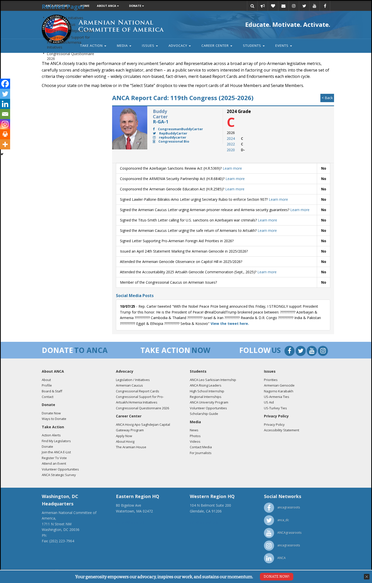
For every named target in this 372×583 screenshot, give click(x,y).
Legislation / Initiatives (65, 17)
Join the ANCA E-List (56, 452)
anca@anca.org (54, 546)
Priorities (271, 379)
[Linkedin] (5, 104)
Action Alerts (51, 435)
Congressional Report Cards (70, 30)
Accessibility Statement (281, 430)
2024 (231, 138)
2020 (231, 149)
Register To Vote (54, 458)
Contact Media (201, 447)
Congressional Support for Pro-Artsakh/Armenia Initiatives (68, 42)
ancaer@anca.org (130, 522)
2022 (231, 144)
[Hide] (2, 154)
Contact (47, 396)
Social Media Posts (135, 295)
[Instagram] (5, 124)
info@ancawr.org (204, 522)
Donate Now (51, 413)
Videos (195, 441)
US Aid (269, 402)
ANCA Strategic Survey (59, 475)
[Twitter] (5, 94)
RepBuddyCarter (172, 133)
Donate (47, 446)
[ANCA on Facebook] (290, 351)
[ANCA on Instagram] (323, 351)
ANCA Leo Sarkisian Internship (213, 379)
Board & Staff (52, 391)
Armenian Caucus (61, 24)
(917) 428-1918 (128, 516)
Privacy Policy (274, 424)
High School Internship (207, 391)
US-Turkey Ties (275, 408)
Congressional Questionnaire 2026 (142, 408)
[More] (5, 144)
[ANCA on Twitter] (301, 351)
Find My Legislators (56, 441)
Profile (47, 385)
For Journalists (201, 453)
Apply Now (124, 436)
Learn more (232, 168)
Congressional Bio (173, 141)
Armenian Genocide (279, 385)
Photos (195, 436)
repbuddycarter (172, 137)
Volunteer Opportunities (60, 469)
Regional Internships (205, 396)
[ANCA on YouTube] (312, 351)
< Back (327, 97)
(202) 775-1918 (60, 535)
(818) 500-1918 (202, 516)
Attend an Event (54, 463)
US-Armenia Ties (276, 396)
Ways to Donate (54, 418)
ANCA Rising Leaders (205, 385)
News (194, 430)
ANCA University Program (209, 402)
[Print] (5, 134)
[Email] (5, 114)
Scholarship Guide (204, 413)
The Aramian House (131, 447)
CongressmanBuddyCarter (180, 129)
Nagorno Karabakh (278, 391)
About (46, 379)
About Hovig (125, 441)
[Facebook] (5, 84)
